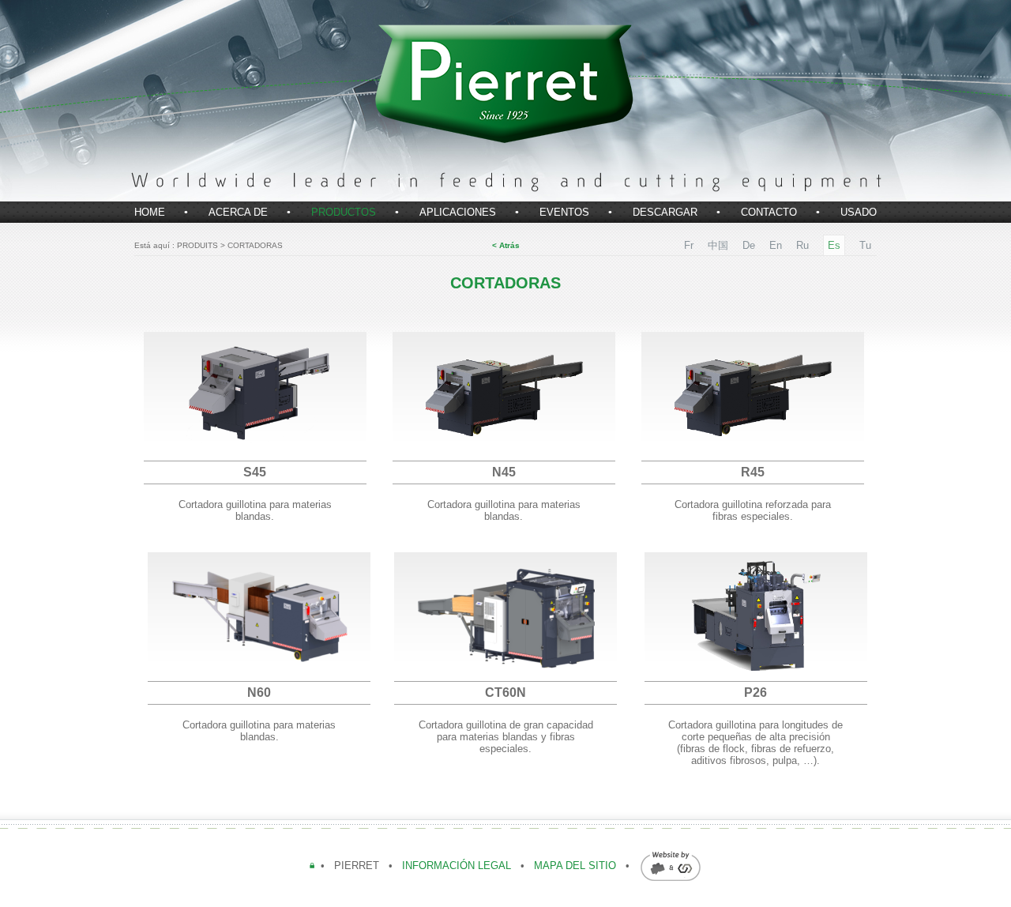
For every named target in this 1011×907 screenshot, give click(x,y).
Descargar (665, 212)
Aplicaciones (457, 212)
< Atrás (506, 245)
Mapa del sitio (575, 865)
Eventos (564, 212)
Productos (343, 212)
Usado (858, 212)
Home (149, 212)
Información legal (458, 865)
